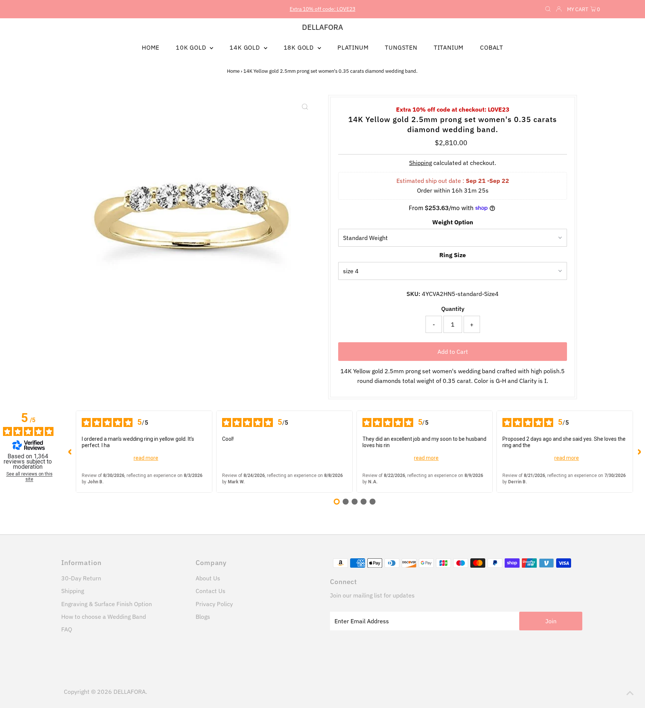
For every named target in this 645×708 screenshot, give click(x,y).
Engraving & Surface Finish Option (106, 604)
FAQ (66, 629)
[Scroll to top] (630, 693)
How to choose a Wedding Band (103, 616)
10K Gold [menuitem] (192, 47)
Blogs (203, 616)
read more (146, 458)
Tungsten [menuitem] (401, 47)
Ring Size (452, 255)
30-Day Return (81, 578)
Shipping (420, 162)
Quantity (452, 308)
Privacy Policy (214, 604)
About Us (208, 578)
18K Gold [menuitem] (300, 47)
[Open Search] (548, 9)
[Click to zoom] (305, 107)
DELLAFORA (322, 27)
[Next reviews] (639, 451)
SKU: (413, 293)
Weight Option (452, 222)
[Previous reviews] (70, 451)
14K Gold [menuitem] (246, 47)
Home (233, 71)
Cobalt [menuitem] (491, 47)
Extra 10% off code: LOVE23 (322, 9)
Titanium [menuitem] (449, 47)
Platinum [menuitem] (352, 47)
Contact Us (210, 591)
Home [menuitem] (150, 47)
